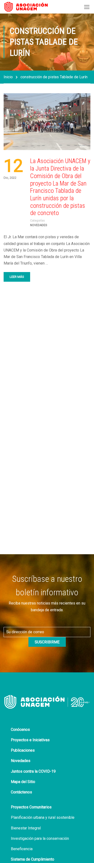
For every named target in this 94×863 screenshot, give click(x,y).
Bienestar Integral (26, 828)
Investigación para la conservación (40, 838)
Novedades (38, 225)
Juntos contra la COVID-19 (33, 771)
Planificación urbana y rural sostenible (42, 817)
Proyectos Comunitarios (31, 807)
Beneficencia (22, 849)
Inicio (8, 77)
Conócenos (20, 729)
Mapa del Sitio (23, 781)
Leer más (17, 277)
